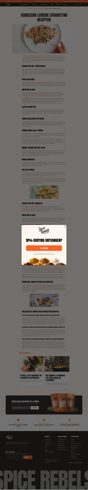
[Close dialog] (65, 226)
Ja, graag (44, 248)
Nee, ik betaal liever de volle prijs (44, 254)
